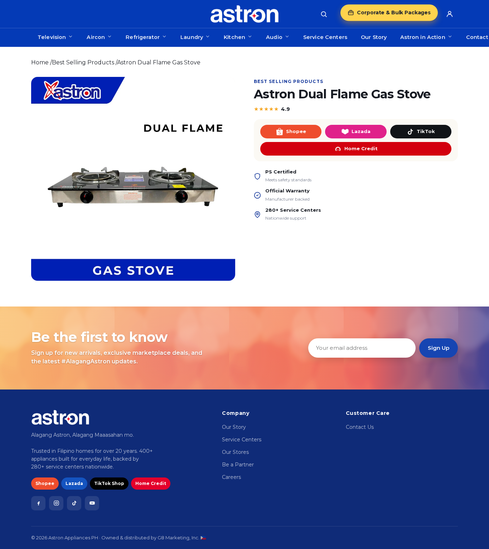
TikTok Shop (109, 483)
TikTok (426, 131)
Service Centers (325, 37)
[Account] (449, 14)
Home (40, 62)
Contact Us (360, 427)
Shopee (296, 131)
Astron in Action (422, 37)
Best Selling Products (83, 62)
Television (52, 37)
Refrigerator (143, 37)
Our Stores (235, 452)
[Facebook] (38, 503)
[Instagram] (56, 503)
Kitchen (234, 37)
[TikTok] (74, 503)
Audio (274, 37)
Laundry (191, 37)
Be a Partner (238, 464)
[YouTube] (92, 503)
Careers (231, 477)
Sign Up (438, 347)
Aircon (96, 37)
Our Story (374, 37)
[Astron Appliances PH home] (244, 14)
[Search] (323, 14)
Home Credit (361, 148)
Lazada (361, 131)
